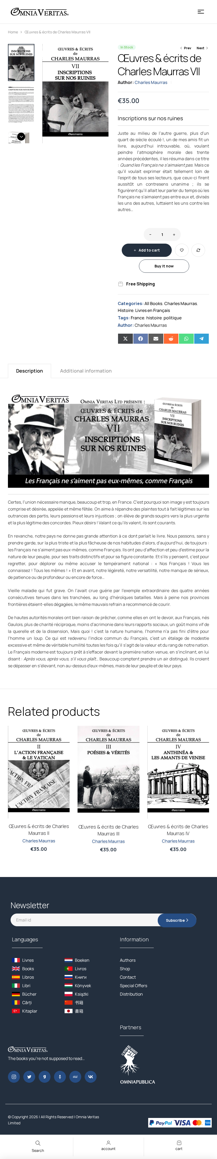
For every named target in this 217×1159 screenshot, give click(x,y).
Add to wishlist (182, 250)
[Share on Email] (156, 338)
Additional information (86, 371)
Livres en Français (152, 310)
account (108, 1148)
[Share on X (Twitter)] (125, 338)
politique (173, 318)
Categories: (131, 303)
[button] (102, 51)
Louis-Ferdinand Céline (39, 844)
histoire (154, 318)
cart (179, 1148)
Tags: (124, 318)
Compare (198, 250)
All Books (153, 303)
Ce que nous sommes (108, 826)
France (137, 318)
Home (13, 31)
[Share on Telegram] (201, 338)
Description (29, 371)
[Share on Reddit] (171, 338)
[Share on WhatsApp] (186, 338)
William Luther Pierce (108, 834)
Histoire (125, 310)
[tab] (29, 371)
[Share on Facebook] (140, 338)
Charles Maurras (151, 82)
